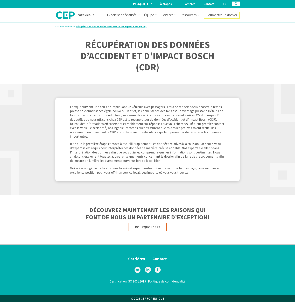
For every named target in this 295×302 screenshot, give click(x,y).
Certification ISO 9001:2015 (128, 281)
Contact (209, 4)
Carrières (189, 4)
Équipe (149, 15)
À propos (166, 4)
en (225, 4)
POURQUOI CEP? (147, 227)
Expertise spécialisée (122, 15)
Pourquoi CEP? (142, 4)
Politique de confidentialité (167, 281)
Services (167, 15)
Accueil (59, 26)
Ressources (188, 15)
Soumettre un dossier (222, 15)
